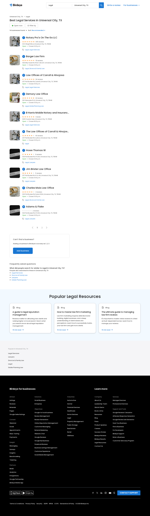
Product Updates (101, 425)
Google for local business (44, 413)
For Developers (118, 430)
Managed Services (119, 400)
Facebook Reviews (41, 444)
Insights (12, 453)
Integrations (14, 476)
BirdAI (12, 469)
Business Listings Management (46, 448)
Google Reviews (40, 437)
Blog (96, 418)
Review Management (42, 416)
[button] (46, 227)
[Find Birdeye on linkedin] (101, 492)
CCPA (56, 504)
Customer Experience (42, 451)
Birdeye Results (100, 439)
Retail (69, 432)
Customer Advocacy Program (123, 441)
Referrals (13, 407)
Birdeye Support (118, 434)
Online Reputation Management (46, 423)
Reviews (12, 404)
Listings (12, 400)
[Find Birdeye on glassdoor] (114, 492)
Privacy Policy (30, 504)
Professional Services (120, 404)
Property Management (75, 421)
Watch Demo (99, 407)
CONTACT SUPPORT (129, 493)
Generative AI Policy (67, 504)
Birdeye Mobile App (16, 483)
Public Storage (72, 425)
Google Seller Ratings (17, 414)
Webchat (13, 423)
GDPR (46, 504)
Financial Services (73, 407)
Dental (69, 404)
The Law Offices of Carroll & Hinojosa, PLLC (48, 131)
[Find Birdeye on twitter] (97, 492)
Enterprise (38, 404)
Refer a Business (119, 437)
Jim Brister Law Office (38, 169)
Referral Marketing (41, 430)
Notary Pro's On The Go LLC (41, 37)
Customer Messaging (42, 427)
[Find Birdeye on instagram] (106, 492)
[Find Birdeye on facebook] (93, 492)
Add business (23, 251)
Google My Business (42, 441)
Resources (98, 414)
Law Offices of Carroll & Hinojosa (45, 75)
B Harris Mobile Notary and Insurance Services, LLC (48, 112)
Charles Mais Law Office (40, 187)
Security (39, 504)
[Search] (101, 5)
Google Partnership (17, 479)
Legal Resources (100, 443)
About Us (98, 400)
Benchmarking (15, 456)
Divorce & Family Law (37, 68)
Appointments (15, 430)
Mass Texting (14, 434)
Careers (97, 428)
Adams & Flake (35, 206)
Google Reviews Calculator (122, 413)
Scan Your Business (120, 423)
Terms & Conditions (17, 504)
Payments (13, 437)
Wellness (70, 436)
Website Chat (40, 434)
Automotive (71, 400)
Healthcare (71, 411)
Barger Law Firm (35, 56)
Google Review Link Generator (123, 420)
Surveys (12, 449)
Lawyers (32, 162)
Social (12, 427)
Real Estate (71, 428)
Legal (27, 50)
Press (96, 421)
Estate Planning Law (37, 106)
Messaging (13, 446)
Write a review (113, 5)
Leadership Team (101, 404)
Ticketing (13, 460)
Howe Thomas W (36, 150)
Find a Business (118, 427)
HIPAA (51, 504)
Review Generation (41, 420)
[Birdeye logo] (16, 5)
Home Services (72, 414)
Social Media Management (44, 455)
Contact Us (99, 446)
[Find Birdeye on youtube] (110, 492)
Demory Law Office (37, 93)
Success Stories (100, 432)
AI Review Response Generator (124, 416)
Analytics (13, 472)
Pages (12, 411)
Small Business (40, 400)
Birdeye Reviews (100, 436)
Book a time (99, 411)
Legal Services (35, 50)
